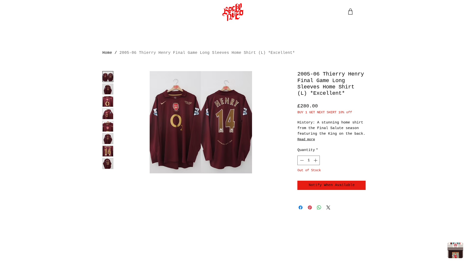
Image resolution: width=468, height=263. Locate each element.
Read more (306, 139)
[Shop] (350, 11)
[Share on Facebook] (300, 207)
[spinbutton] (309, 160)
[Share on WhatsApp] (319, 207)
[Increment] (316, 160)
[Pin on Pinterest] (310, 207)
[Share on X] (328, 207)
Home (107, 53)
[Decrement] (301, 160)
